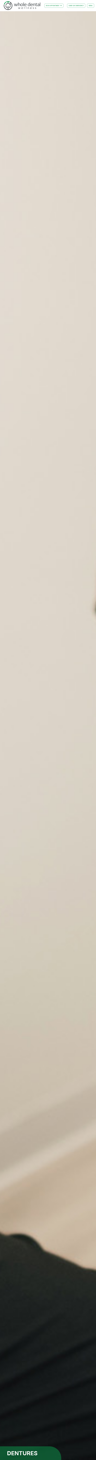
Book (53, 5)
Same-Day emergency (76, 5)
